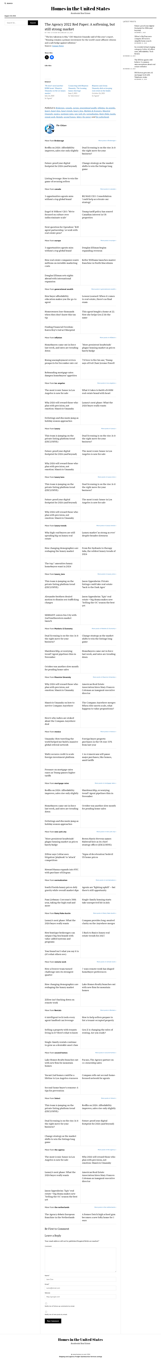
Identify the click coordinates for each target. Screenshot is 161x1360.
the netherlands (102, 117)
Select (79, 117)
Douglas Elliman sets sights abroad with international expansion (59, 278)
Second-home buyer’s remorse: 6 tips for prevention (61, 1089)
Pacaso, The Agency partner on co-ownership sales (98, 1061)
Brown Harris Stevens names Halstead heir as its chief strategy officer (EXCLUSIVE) (97, 841)
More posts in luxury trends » (106, 525)
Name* (47, 1275)
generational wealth (88, 107)
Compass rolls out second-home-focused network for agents (99, 1077)
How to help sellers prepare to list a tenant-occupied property (98, 1019)
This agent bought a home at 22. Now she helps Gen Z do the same (98, 314)
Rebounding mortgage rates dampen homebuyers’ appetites (61, 374)
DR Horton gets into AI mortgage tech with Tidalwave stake (143, 74)
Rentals (59, 117)
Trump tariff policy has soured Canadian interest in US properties (97, 214)
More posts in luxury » (108, 428)
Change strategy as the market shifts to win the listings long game (97, 166)
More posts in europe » (108, 240)
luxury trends (66, 110)
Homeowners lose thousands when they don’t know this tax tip (60, 314)
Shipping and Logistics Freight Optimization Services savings (80, 1356)
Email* (47, 1284)
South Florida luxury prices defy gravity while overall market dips (62, 889)
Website (47, 1293)
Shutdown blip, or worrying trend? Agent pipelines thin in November (60, 653)
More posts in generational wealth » (103, 289)
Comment (48, 1246)
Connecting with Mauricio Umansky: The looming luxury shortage (78, 88)
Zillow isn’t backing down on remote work (59, 1001)
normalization (92, 114)
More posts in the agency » (107, 1150)
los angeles (110, 107)
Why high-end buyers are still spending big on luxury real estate (60, 535)
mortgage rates (67, 114)
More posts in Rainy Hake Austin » (104, 913)
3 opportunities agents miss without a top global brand (59, 198)
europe (76, 107)
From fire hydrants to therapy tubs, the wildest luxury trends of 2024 (98, 551)
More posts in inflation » (108, 337)
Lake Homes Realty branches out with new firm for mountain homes (98, 987)
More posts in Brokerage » (107, 140)
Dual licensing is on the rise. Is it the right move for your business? (99, 150)
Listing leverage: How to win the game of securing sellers (61, 180)
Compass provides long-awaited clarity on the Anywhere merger (98, 922)
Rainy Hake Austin (107, 114)
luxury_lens (78, 110)
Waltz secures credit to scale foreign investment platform (59, 755)
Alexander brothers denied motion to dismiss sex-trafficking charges (62, 599)
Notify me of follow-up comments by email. (60, 1306)
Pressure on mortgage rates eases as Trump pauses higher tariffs (60, 772)
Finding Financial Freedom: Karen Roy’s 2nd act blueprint (60, 328)
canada (68, 107)
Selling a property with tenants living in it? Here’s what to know (61, 1031)
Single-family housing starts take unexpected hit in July (96, 901)
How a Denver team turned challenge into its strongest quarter (59, 971)
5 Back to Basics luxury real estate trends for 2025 (96, 934)
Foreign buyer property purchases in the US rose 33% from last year (97, 741)
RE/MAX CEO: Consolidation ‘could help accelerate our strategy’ (96, 199)
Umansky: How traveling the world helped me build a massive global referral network (61, 741)
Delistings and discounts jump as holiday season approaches (61, 419)
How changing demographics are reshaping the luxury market (61, 549)
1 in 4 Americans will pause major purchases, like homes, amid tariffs (97, 757)
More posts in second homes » (105, 1053)
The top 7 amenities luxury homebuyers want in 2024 (58, 565)
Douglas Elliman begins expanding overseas (94, 249)
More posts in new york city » (106, 832)
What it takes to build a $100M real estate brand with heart (97, 392)
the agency (86, 117)
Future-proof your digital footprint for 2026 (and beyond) (61, 164)
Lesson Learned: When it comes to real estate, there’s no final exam (98, 299)
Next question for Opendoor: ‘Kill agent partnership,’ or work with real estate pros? (62, 229)
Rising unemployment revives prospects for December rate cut (61, 361)
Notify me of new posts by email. (56, 1314)
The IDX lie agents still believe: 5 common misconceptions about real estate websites (144, 63)
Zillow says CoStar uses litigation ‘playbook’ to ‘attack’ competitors (60, 857)
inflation (101, 107)
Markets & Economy (93, 110)
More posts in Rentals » (108, 1010)
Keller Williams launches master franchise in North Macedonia (99, 261)
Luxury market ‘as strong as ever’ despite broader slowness (98, 534)
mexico (57, 114)
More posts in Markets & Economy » (104, 628)
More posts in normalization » (106, 880)
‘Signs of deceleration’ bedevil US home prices (97, 856)
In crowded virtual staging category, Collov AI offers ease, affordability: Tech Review (144, 50)
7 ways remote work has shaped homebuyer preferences (98, 970)
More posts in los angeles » (106, 383)
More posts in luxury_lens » (107, 574)
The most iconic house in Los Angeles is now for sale (60, 392)
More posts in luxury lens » (107, 477)
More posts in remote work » (106, 962)
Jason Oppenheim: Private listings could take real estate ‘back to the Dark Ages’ (97, 584)
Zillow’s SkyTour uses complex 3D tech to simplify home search (143, 38)
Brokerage (60, 107)
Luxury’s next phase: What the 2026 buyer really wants (97, 404)
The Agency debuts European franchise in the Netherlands (60, 1216)
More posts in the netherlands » (105, 1207)
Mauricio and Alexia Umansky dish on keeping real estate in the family (102, 88)
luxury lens (55, 110)
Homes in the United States (80, 8)
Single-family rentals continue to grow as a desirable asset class (61, 1043)
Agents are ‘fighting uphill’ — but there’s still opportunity (98, 889)
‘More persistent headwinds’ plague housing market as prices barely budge (98, 347)
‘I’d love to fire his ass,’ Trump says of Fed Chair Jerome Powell (98, 361)
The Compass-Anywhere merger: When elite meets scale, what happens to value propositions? (99, 705)
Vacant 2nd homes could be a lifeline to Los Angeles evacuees (61, 1077)
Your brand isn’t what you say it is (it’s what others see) (62, 953)
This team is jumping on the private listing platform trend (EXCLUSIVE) (60, 438)
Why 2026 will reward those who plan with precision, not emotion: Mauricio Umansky (61, 405)
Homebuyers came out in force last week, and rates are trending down (61, 347)
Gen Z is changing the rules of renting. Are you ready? (97, 1031)
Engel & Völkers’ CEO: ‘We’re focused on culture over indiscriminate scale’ (59, 214)
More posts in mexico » (108, 731)
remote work (50, 117)
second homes (70, 117)
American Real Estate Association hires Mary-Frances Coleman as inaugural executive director (98, 689)
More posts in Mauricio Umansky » (104, 677)
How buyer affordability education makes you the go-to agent (60, 299)
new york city (79, 114)
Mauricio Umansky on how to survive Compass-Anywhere (59, 704)
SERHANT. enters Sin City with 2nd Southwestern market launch (60, 617)
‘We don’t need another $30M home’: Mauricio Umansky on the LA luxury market (55, 89)
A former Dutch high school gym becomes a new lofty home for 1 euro (98, 1217)
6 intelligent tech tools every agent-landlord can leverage (60, 1019)
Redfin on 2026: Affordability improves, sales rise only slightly (61, 149)
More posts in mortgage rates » (105, 783)
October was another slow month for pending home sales (61, 668)
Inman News (58, 45)
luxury (47, 110)
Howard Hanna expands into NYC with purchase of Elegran (61, 871)
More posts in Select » (108, 1098)
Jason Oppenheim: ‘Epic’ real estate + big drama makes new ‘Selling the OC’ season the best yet (98, 601)
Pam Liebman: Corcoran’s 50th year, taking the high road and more (60, 902)
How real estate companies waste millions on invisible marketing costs (62, 262)
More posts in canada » (108, 189)
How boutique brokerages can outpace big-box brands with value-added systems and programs (60, 937)
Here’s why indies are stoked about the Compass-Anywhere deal (60, 720)
